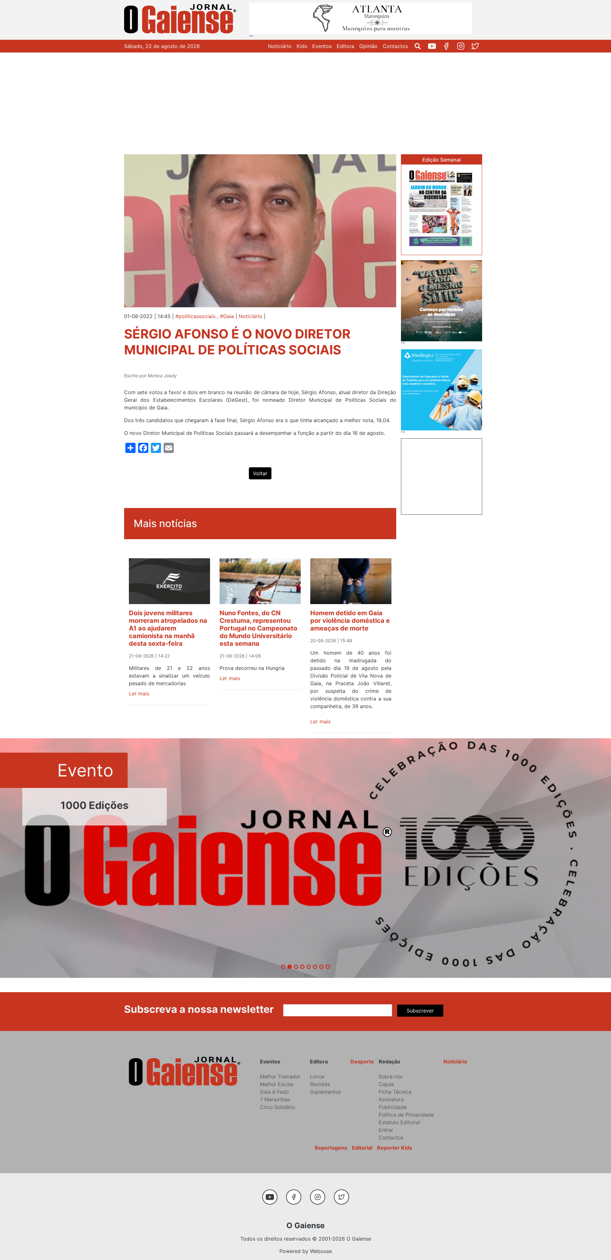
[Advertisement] (305, 100)
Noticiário (279, 46)
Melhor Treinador (280, 1076)
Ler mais (139, 693)
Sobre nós (391, 1076)
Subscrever (420, 1010)
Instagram (463, 46)
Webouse (321, 1251)
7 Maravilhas (275, 1099)
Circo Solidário (277, 1107)
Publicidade (393, 1107)
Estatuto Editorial (399, 1122)
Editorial (362, 1148)
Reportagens (331, 1148)
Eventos (322, 46)
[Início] (181, 20)
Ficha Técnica (395, 1092)
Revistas (320, 1084)
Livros (317, 1076)
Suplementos (325, 1092)
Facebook (448, 46)
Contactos (395, 46)
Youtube (434, 46)
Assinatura (391, 1099)
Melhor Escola (276, 1084)
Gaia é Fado (274, 1092)
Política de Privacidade (406, 1114)
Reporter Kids (394, 1148)
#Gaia (227, 316)
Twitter (477, 46)
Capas (386, 1084)
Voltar (260, 473)
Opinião (368, 46)
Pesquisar (420, 46)
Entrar (386, 1130)
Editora (345, 46)
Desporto (362, 1061)
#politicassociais (195, 316)
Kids (302, 46)
